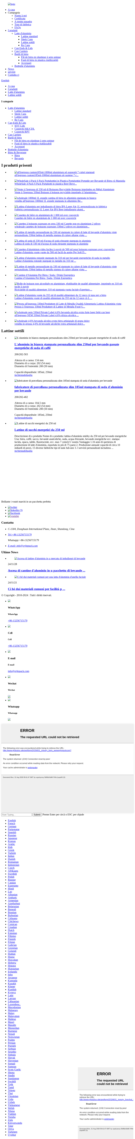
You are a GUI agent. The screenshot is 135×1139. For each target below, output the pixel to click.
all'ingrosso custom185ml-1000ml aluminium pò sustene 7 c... (46, 175)
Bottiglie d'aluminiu (24, 66)
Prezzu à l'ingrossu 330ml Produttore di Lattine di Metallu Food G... (49, 306)
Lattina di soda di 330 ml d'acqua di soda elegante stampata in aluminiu (51, 243)
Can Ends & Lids (23, 48)
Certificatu (19, 18)
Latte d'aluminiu (22, 33)
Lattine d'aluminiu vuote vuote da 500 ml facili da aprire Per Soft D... (50, 252)
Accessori (26, 63)
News (11, 69)
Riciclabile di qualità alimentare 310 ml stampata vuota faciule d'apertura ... (53, 289)
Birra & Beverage (17, 152)
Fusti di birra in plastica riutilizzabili (39, 60)
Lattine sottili (28, 42)
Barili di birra (21, 54)
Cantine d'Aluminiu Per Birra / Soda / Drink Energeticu (43, 278)
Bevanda (19, 158)
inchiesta (19, 375)
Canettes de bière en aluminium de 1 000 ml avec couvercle (45, 218)
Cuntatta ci (13, 74)
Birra (17, 155)
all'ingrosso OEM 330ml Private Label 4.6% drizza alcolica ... (46, 315)
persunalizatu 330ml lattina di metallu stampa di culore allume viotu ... (50, 235)
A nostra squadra (23, 21)
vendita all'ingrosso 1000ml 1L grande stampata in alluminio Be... (48, 201)
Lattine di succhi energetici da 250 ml (39, 430)
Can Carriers (21, 51)
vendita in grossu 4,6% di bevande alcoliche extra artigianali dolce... (49, 323)
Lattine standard (29, 36)
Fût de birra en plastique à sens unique (41, 57)
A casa (11, 9)
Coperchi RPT (22, 131)
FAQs (17, 27)
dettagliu (28, 375)
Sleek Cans (27, 39)
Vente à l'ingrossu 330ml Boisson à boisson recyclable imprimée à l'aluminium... (56, 192)
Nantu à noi (20, 15)
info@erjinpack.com (18, 671)
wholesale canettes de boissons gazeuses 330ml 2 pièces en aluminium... (51, 226)
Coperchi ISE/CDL (24, 128)
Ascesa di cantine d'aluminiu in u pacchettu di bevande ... (46, 570)
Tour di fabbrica (22, 24)
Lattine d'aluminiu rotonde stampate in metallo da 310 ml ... (45, 261)
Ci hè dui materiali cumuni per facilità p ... (36, 589)
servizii (11, 72)
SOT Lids (19, 125)
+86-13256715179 (17, 620)
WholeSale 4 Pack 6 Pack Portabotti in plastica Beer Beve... (45, 183)
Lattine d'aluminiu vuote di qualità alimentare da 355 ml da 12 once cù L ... (53, 298)
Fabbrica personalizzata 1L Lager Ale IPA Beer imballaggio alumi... (49, 209)
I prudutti (12, 30)
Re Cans (25, 45)
